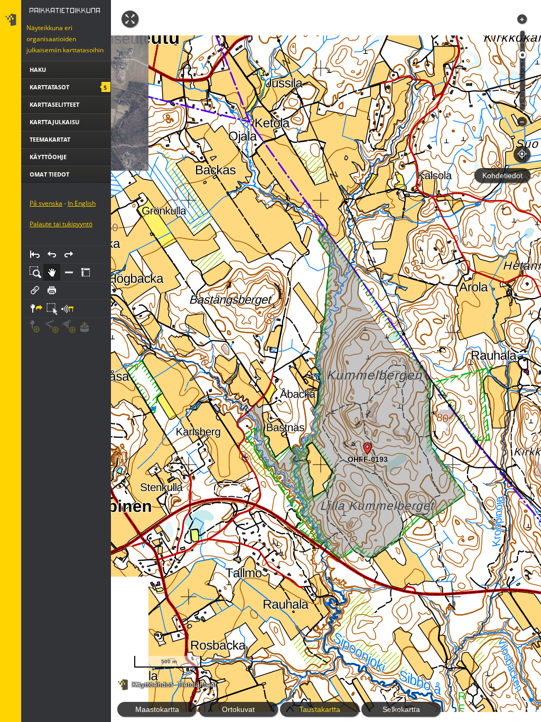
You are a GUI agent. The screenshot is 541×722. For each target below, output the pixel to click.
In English (82, 203)
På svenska (46, 203)
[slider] (522, 55)
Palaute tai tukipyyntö (61, 223)
